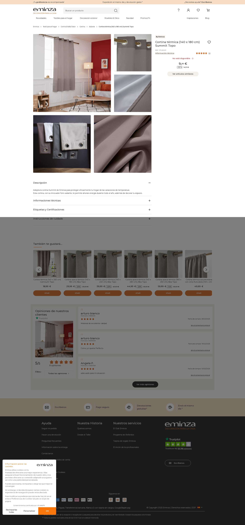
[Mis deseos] (198, 11)
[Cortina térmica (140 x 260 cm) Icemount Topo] (47, 264)
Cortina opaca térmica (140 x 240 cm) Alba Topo (108, 280)
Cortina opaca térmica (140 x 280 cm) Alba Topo (138, 280)
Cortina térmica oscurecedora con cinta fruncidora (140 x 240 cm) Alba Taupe (199, 281)
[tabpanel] (100, 18)
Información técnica (164, 53)
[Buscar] (115, 10)
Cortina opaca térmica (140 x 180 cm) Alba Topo (77, 280)
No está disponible (182, 58)
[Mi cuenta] (188, 11)
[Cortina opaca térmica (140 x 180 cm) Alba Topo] (77, 264)
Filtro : (38, 372)
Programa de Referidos (123, 435)
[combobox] (59, 373)
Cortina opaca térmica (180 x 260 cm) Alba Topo (168, 280)
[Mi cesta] (208, 11)
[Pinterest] (111, 500)
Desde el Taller (84, 435)
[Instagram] (124, 500)
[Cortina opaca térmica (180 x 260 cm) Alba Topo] (168, 264)
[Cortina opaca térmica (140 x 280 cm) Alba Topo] (138, 264)
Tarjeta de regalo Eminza (124, 441)
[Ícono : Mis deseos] (209, 42)
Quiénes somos (84, 428)
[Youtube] (118, 500)
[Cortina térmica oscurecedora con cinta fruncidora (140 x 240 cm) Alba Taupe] (199, 264)
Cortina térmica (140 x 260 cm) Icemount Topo (47, 280)
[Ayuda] (178, 11)
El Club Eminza (120, 428)
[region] (122, 27)
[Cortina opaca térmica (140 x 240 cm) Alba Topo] (108, 264)
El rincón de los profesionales (126, 447)
